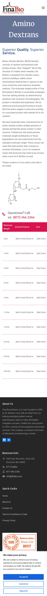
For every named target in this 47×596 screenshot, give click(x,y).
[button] (43, 8)
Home (5, 496)
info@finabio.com (14, 476)
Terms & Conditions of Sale (14, 514)
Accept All (23, 577)
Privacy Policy (8, 520)
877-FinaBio (11, 467)
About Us (6, 502)
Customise (23, 584)
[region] (23, 573)
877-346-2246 (13, 471)
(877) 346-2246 (23, 217)
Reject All (24, 591)
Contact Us (7, 508)
